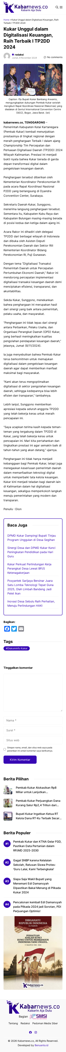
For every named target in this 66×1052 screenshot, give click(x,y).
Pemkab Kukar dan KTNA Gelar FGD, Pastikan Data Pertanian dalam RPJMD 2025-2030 (37, 846)
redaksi (19, 54)
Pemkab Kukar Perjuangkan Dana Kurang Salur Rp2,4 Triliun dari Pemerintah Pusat (38, 805)
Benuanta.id (41, 1045)
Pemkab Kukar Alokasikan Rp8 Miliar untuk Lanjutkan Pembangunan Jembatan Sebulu (37, 792)
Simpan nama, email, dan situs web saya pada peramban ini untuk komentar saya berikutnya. (30, 749)
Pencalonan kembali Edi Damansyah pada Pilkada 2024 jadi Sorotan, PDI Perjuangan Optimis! (37, 906)
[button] (57, 7)
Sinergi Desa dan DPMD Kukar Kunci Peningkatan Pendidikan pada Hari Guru (31, 552)
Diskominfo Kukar (17, 648)
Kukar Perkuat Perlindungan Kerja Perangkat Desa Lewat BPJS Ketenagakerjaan (29, 568)
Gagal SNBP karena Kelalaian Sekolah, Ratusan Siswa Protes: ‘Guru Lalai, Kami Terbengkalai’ (34, 865)
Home (6, 19)
